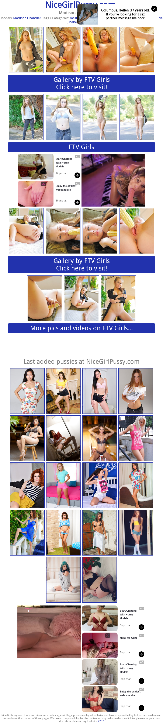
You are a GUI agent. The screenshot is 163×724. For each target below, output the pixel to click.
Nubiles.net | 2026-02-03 (63, 533)
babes (73, 22)
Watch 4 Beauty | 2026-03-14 (27, 391)
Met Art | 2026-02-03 (27, 533)
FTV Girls (81, 147)
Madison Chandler (27, 18)
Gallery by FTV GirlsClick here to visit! (81, 83)
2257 (101, 721)
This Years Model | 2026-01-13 (135, 533)
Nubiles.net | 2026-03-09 (27, 485)
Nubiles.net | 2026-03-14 (63, 391)
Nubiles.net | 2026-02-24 (99, 485)
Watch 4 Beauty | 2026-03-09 (135, 391)
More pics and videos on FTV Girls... (81, 328)
